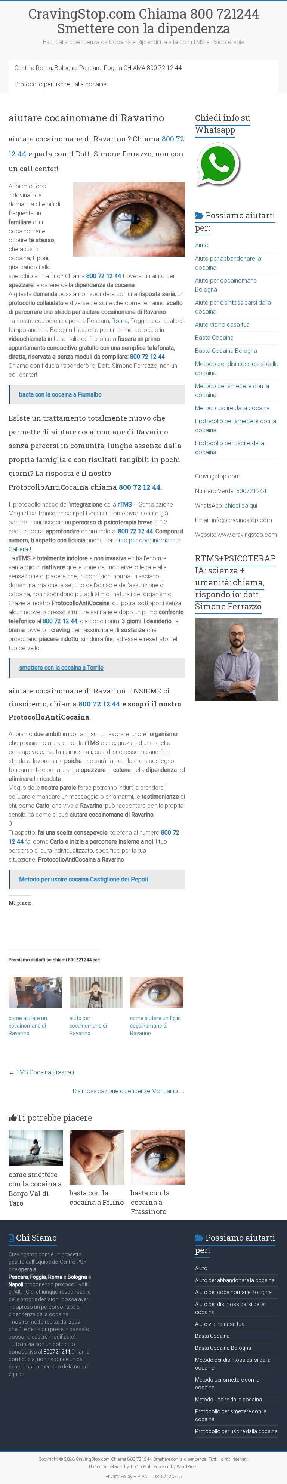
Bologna (77, 1277)
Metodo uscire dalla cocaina (232, 408)
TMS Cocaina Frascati (41, 1072)
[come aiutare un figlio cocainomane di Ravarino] (156, 992)
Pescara (18, 1277)
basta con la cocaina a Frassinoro (150, 1202)
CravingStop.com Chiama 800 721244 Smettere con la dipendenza (143, 20)
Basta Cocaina (214, 337)
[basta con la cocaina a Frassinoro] (158, 1133)
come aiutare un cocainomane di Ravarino (28, 1025)
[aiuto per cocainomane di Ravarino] (96, 992)
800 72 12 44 (103, 276)
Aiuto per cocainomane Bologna (233, 1292)
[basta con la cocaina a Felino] (97, 1133)
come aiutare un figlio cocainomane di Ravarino (155, 1025)
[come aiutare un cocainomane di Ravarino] (35, 992)
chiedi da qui (241, 505)
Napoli (16, 1284)
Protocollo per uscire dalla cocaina (61, 84)
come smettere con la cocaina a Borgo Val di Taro (35, 1188)
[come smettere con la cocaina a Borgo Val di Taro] (36, 1133)
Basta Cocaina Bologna (226, 350)
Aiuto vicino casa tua (222, 324)
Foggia (38, 1277)
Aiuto (202, 245)
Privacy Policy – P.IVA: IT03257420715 (143, 1476)
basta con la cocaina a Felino (97, 1197)
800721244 (251, 491)
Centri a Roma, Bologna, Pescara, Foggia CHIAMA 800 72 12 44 (98, 67)
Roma (120, 320)
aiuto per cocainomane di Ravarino (88, 1025)
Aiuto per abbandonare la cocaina (235, 1280)
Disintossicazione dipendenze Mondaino (129, 1090)
